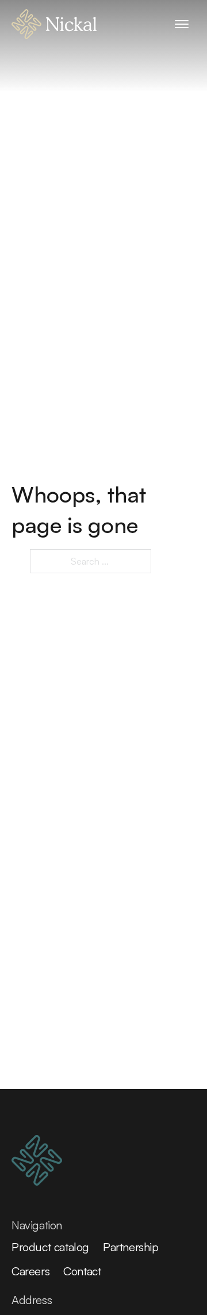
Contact (82, 1271)
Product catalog (50, 1247)
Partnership (131, 1247)
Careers (30, 1271)
